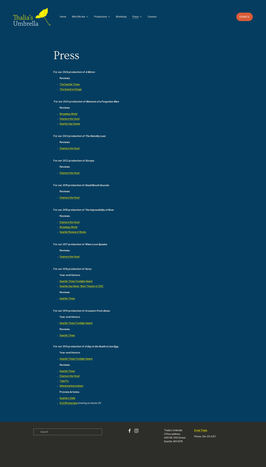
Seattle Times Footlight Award (76, 281)
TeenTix (64, 381)
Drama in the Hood (69, 119)
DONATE (244, 17)
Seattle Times (67, 298)
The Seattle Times (70, 84)
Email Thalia (200, 430)
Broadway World (68, 114)
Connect (152, 16)
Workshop (121, 16)
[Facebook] (129, 431)
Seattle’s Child (67, 398)
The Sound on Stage (71, 89)
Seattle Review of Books (73, 232)
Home (63, 16)
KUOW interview (68, 403)
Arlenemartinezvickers (71, 386)
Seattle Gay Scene (70, 123)
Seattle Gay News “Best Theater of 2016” (82, 286)
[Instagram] (136, 431)
